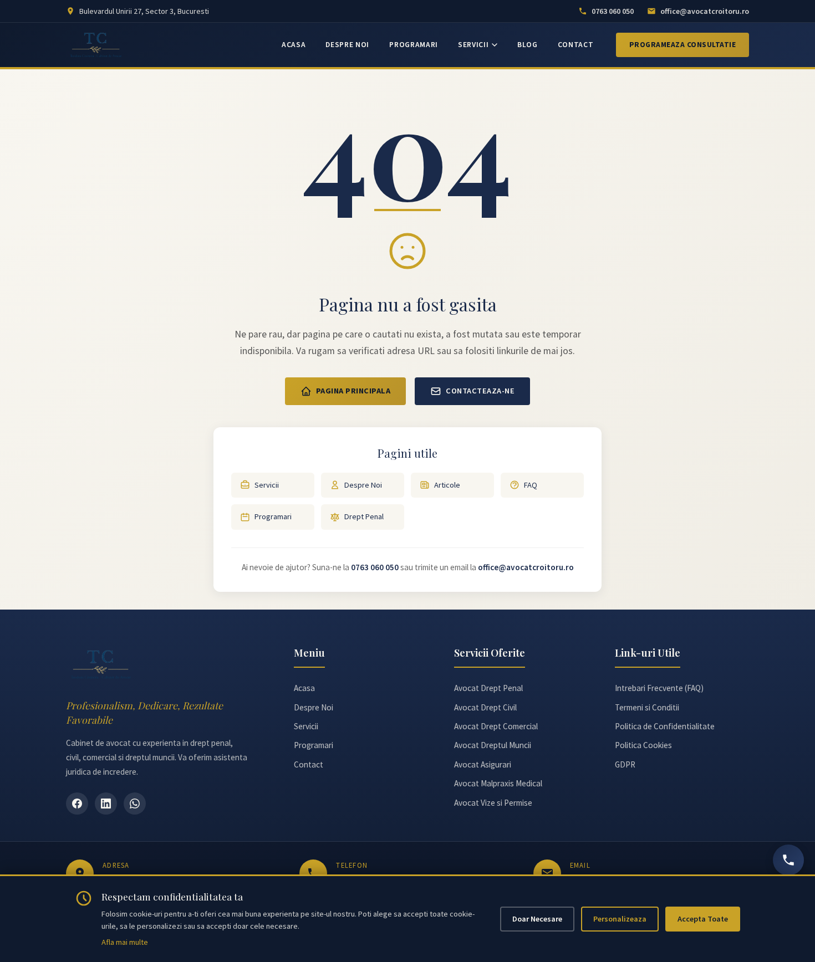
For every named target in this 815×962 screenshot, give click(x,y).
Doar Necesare (537, 919)
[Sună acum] (788, 860)
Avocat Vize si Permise (493, 802)
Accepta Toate (703, 919)
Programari (273, 516)
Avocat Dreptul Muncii (492, 745)
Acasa (304, 688)
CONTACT (576, 44)
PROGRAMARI (413, 44)
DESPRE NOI (347, 44)
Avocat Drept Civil (485, 707)
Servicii (266, 485)
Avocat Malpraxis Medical (498, 783)
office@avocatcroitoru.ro (526, 567)
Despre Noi (363, 485)
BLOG (527, 44)
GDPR (625, 764)
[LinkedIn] (106, 803)
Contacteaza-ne (480, 391)
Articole (447, 485)
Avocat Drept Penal (488, 688)
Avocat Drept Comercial (496, 726)
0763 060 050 (375, 567)
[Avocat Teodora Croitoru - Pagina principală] (96, 45)
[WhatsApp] (135, 803)
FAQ (530, 485)
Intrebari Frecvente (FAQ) (659, 688)
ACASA (293, 44)
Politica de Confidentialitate (665, 726)
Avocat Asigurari (482, 764)
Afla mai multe (124, 942)
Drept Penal (364, 516)
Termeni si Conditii (647, 707)
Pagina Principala (353, 391)
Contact (308, 764)
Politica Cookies (643, 745)
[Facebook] (77, 803)
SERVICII (473, 44)
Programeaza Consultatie (682, 44)
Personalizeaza (619, 919)
